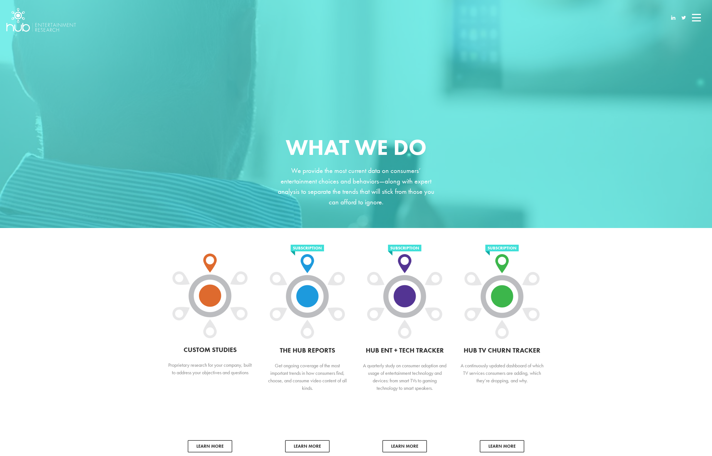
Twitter (684, 18)
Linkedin (673, 18)
